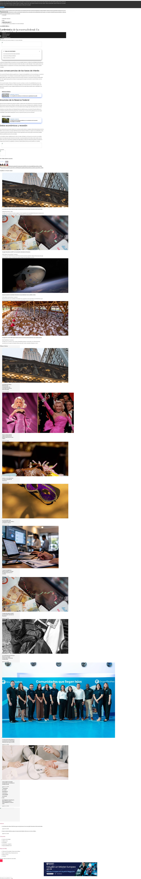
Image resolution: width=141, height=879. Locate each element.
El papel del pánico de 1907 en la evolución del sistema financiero (16, 252)
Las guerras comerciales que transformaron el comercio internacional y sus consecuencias (22, 337)
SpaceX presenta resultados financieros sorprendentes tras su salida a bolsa (18, 294)
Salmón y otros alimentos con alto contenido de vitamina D (15, 12)
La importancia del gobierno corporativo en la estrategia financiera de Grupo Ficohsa (8, 741)
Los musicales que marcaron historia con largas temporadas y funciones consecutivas (8, 657)
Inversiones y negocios (4, 26)
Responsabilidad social (7, 845)
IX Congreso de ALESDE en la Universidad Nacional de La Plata (25, 166)
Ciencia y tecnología (6, 839)
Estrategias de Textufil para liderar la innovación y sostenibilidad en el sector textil (8, 801)
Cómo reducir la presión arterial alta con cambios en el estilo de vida (8, 783)
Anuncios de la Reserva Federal (9, 55)
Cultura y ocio (5, 840)
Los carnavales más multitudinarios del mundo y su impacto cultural (40, 12)
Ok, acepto (2, 7)
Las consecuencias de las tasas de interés (11, 53)
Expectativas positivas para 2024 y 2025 (30, 167)
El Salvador (4, 842)
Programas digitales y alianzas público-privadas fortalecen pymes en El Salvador (7, 572)
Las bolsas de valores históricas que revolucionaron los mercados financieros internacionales (18, 10)
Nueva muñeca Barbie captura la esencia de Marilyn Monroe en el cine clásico (7, 436)
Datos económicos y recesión (9, 57)
